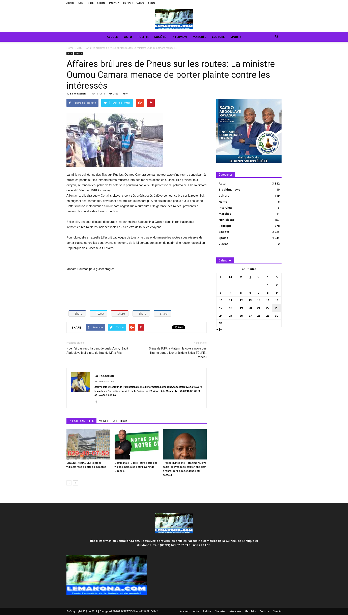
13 (250, 300)
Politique (225, 226)
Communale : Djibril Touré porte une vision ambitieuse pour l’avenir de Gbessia (136, 466)
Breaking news (229, 189)
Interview (114, 2)
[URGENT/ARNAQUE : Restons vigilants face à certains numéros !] (88, 444)
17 (220, 308)
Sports (151, 2)
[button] (277, 37)
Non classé (227, 220)
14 (258, 300)
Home (70, 48)
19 (241, 308)
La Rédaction (78, 93)
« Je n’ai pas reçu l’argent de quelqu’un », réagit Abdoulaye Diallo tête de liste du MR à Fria (97, 351)
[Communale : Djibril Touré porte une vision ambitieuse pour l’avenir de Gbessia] (136, 444)
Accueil (70, 2)
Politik (90, 2)
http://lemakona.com (104, 381)
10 (220, 300)
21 (258, 308)
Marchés (128, 2)
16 (276, 300)
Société (101, 2)
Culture (140, 2)
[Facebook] (97, 402)
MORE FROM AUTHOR (113, 421)
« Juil (219, 329)
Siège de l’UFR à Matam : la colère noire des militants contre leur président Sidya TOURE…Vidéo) (177, 353)
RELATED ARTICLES (81, 421)
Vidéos (223, 244)
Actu (80, 2)
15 (267, 300)
